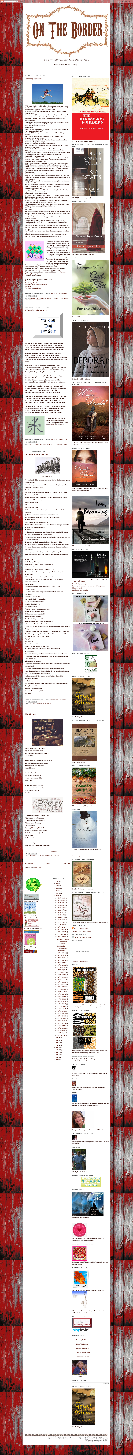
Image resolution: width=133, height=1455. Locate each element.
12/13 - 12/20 (62, 903)
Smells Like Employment (36, 454)
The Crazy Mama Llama (33, 288)
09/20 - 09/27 (62, 932)
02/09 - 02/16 (62, 1023)
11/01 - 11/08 (61, 917)
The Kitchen (30, 714)
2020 (57, 896)
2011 (57, 1057)
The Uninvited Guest (83, 1352)
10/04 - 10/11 (62, 927)
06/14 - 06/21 (62, 980)
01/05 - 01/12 (62, 1035)
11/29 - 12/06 (62, 908)
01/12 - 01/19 (62, 1033)
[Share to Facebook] (34, 296)
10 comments (63, 293)
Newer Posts (29, 863)
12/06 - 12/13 (62, 905)
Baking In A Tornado (31, 281)
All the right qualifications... (41, 704)
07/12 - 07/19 (62, 970)
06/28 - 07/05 (62, 975)
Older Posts (66, 863)
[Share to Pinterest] (36, 296)
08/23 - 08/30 (62, 955)
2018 (57, 1040)
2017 (57, 1043)
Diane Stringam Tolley (82, 928)
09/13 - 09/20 (62, 934)
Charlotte (34, 828)
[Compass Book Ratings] (91, 673)
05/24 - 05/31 (62, 987)
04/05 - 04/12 (62, 1004)
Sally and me (61, 298)
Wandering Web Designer (33, 283)
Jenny (28, 828)
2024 (57, 886)
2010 (57, 1060)
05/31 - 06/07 (62, 985)
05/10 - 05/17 (62, 992)
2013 (57, 1052)
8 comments (63, 439)
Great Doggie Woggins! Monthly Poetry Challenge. (48, 444)
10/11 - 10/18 (61, 925)
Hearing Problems (82, 1340)
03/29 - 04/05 (62, 1006)
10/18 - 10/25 (62, 922)
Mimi (40, 828)
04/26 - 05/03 (62, 997)
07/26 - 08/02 (62, 965)
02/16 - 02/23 (62, 1021)
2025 (57, 883)
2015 (57, 1048)
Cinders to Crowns (82, 1348)
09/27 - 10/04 (62, 930)
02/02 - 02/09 (62, 1026)
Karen (52, 425)
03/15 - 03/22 (62, 1011)
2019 (57, 1038)
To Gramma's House (82, 1357)
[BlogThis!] (31, 296)
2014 (57, 1050)
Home (48, 863)
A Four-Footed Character (36, 310)
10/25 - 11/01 (62, 920)
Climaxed (28, 286)
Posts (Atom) (37, 868)
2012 (57, 1055)
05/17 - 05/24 (62, 989)
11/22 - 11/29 (61, 910)
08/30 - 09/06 (62, 953)
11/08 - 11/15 (61, 915)
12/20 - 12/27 (62, 900)
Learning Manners (33, 78)
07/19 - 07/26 (62, 968)
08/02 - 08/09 (62, 963)
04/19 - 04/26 (62, 999)
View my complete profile (82, 931)
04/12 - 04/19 (62, 1001)
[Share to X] (33, 296)
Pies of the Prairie (82, 1344)
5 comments (63, 699)
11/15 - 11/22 (61, 913)
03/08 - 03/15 (62, 1014)
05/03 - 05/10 (62, 994)
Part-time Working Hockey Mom (36, 285)
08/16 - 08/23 (62, 958)
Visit (80, 961)
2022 (57, 891)
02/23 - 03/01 (62, 1018)
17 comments (63, 851)
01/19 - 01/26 (62, 1031)
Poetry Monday (35, 856)
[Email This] (29, 296)
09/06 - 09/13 (62, 937)
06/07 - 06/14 (62, 982)
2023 (57, 888)
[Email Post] (26, 296)
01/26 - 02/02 (62, 1028)
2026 (57, 881)
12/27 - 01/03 (62, 898)
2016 (57, 1045)
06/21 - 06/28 (62, 977)
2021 (57, 893)
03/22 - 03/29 (62, 1009)
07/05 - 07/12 (62, 972)
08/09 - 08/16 (62, 960)
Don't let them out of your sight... (42, 298)
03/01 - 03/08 (62, 1016)
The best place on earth (50, 856)
